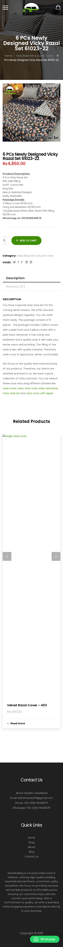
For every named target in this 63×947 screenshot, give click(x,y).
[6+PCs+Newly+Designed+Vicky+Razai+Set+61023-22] (14, 262)
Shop (32, 842)
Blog (31, 852)
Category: (9, 255)
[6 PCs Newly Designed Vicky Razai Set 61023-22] (18, 262)
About (31, 847)
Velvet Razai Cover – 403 (27, 705)
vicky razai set (11, 393)
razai (20, 388)
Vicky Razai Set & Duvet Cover (35, 255)
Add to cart (28, 240)
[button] (44, 939)
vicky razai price (48, 388)
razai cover (9, 388)
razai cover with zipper (39, 393)
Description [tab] (15, 278)
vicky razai (30, 388)
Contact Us (31, 856)
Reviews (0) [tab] (15, 286)
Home (31, 837)
